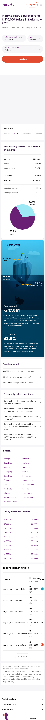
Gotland (25, 463)
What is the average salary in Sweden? (18, 382)
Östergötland (27, 480)
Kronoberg (8, 476)
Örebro (6, 480)
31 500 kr (7, 537)
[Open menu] (40, 4)
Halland (7, 467)
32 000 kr (34, 537)
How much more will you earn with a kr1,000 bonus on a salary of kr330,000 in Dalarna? (20, 426)
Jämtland (26, 467)
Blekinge (7, 459)
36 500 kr (7, 558)
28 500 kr (7, 524)
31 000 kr (34, 532)
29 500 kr (7, 528)
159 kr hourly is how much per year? (17, 377)
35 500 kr (7, 554)
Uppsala (25, 489)
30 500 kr (7, 532)
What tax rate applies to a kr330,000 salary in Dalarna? (21, 417)
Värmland (8, 493)
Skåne (6, 484)
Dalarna (25, 459)
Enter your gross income (13, 37)
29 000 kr (35, 524)
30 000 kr (35, 528)
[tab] (7, 134)
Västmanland (27, 497)
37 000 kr (35, 558)
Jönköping (8, 471)
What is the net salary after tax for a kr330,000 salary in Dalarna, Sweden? (18, 410)
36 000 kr (35, 554)
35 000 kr (34, 550)
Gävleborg (8, 463)
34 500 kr (7, 550)
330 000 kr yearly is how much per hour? (19, 371)
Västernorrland (10, 497)
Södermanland (28, 484)
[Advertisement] (22, 99)
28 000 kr (35, 519)
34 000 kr (35, 545)
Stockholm (8, 489)
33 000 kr (34, 541)
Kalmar (25, 471)
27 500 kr (7, 519)
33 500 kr (7, 545)
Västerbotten (27, 493)
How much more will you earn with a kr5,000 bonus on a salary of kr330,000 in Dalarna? (20, 437)
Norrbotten (26, 476)
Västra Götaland (10, 502)
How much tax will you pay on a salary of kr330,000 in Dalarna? (20, 402)
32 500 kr (7, 541)
